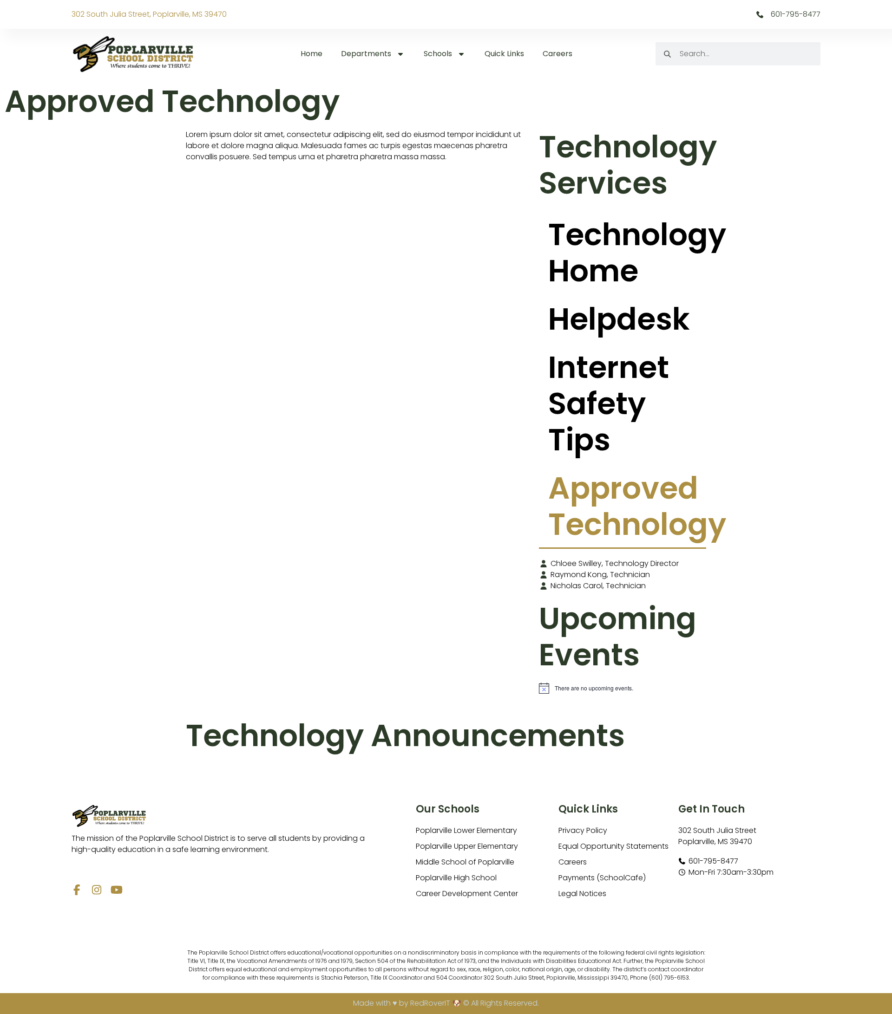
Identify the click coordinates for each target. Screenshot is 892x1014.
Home (311, 53)
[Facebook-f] (77, 889)
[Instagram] (97, 889)
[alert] (622, 688)
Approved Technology (627, 506)
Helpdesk (619, 319)
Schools (438, 53)
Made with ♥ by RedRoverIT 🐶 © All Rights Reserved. (446, 1003)
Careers (557, 53)
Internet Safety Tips (608, 403)
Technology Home (627, 253)
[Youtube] (117, 889)
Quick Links (504, 53)
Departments (366, 53)
